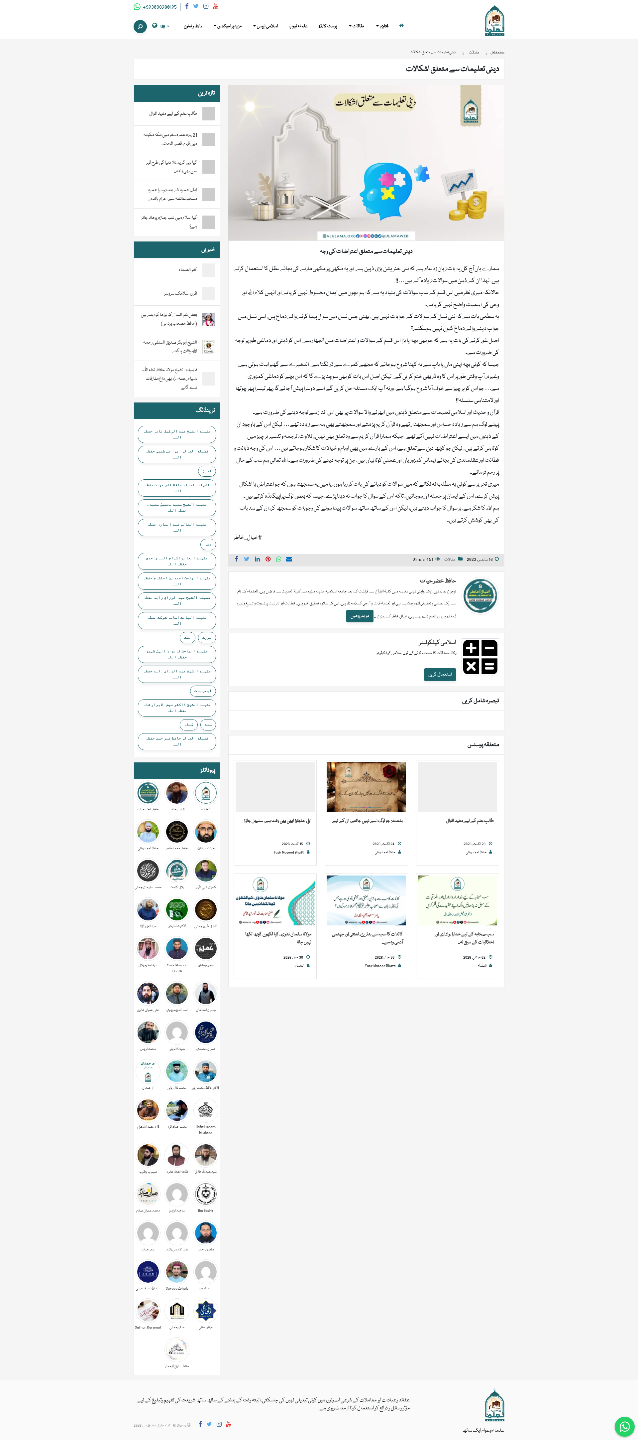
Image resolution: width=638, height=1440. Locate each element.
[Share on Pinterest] (268, 560)
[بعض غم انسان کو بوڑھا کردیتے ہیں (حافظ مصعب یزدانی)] (208, 320)
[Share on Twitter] (247, 560)
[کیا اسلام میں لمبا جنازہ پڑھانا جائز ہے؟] (208, 222)
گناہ (188, 724)
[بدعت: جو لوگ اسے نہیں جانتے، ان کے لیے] (366, 787)
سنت (208, 724)
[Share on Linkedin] (258, 560)
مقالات (449, 560)
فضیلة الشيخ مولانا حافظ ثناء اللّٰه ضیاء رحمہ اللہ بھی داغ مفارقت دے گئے (169, 379)
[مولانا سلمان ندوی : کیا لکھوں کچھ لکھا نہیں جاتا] (275, 901)
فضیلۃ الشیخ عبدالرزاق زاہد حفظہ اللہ (177, 600)
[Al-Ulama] (494, 20)
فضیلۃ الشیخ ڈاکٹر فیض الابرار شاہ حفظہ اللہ (177, 707)
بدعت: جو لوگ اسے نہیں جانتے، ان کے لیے (367, 821)
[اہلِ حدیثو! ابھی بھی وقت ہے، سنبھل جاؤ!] (275, 787)
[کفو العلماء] (208, 270)
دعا (208, 544)
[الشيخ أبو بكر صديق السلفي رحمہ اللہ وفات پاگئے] (208, 347)
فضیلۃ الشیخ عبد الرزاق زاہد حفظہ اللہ (177, 674)
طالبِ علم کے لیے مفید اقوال (470, 821)
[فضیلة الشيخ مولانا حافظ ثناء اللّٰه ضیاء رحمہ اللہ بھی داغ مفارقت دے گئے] (208, 379)
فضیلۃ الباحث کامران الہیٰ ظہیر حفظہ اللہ (177, 654)
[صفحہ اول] (401, 26)
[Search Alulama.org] (140, 26)
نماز (207, 470)
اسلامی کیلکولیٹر (437, 642)
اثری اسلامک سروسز (180, 293)
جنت (187, 637)
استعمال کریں (440, 674)
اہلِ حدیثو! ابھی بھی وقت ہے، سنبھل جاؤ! (277, 821)
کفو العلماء (188, 270)
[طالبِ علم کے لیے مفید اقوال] (457, 787)
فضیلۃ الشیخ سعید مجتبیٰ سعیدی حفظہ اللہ (177, 507)
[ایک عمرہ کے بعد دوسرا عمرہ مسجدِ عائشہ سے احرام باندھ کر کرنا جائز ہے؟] (208, 194)
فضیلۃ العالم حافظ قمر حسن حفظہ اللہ (177, 741)
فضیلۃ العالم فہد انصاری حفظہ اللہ (177, 527)
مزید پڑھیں (360, 616)
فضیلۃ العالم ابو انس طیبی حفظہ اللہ (177, 454)
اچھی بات (203, 690)
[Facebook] (186, 7)
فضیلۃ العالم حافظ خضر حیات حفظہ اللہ (177, 487)
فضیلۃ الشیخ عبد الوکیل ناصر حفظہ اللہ (177, 434)
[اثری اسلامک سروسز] (208, 294)
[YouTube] (215, 7)
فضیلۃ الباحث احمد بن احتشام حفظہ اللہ (177, 580)
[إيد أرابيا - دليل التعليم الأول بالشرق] (494, 1405)
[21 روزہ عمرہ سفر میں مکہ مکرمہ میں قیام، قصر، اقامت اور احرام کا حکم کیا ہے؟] (208, 139)
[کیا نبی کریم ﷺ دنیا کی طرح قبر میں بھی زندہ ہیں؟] (208, 167)
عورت (207, 637)
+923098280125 (159, 7)
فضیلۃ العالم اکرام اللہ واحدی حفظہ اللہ (177, 561)
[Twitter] (196, 7)
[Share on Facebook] (236, 560)
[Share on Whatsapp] (279, 560)
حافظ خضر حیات (438, 581)
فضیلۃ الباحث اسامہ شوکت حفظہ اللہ (177, 620)
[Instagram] (205, 7)
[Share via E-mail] (289, 560)
